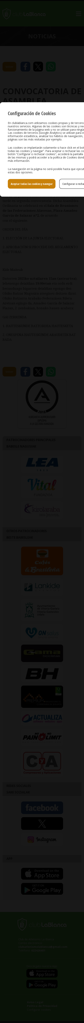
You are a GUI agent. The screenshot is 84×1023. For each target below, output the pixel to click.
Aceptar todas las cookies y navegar (32, 184)
